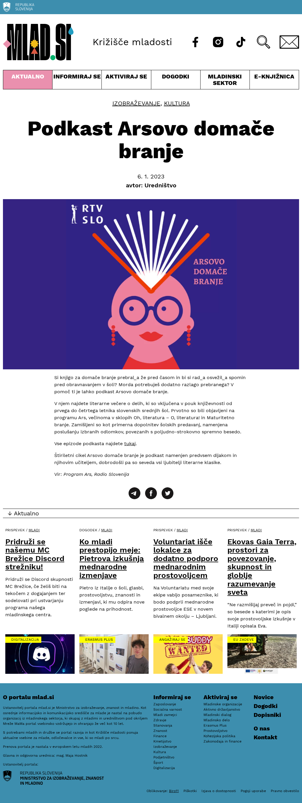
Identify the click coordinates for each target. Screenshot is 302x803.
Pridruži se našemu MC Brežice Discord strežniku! (34, 554)
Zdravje (159, 720)
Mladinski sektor (225, 81)
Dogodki (175, 76)
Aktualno (29, 81)
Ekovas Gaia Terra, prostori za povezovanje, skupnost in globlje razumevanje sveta (261, 567)
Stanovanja (162, 725)
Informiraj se (76, 81)
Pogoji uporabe (253, 791)
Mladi (34, 530)
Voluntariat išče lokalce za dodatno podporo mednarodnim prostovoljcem (185, 558)
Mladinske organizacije (222, 704)
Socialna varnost (167, 709)
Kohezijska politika (219, 736)
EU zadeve (243, 640)
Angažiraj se (172, 640)
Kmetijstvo (162, 741)
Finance (160, 736)
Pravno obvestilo (285, 791)
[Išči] (263, 42)
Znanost (160, 731)
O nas (262, 728)
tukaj (130, 443)
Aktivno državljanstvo (221, 709)
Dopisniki (267, 714)
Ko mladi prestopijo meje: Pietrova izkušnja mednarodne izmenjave (111, 558)
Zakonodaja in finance (222, 741)
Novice (264, 697)
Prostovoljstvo (215, 731)
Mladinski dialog (217, 715)
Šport (158, 763)
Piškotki (190, 791)
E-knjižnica (274, 76)
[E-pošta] (289, 42)
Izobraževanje (136, 103)
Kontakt (265, 737)
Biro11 (174, 791)
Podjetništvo (163, 757)
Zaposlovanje (164, 704)
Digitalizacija (25, 640)
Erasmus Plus (99, 640)
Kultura (177, 103)
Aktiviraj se (126, 81)
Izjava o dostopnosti (218, 791)
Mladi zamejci (165, 715)
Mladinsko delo (216, 720)
